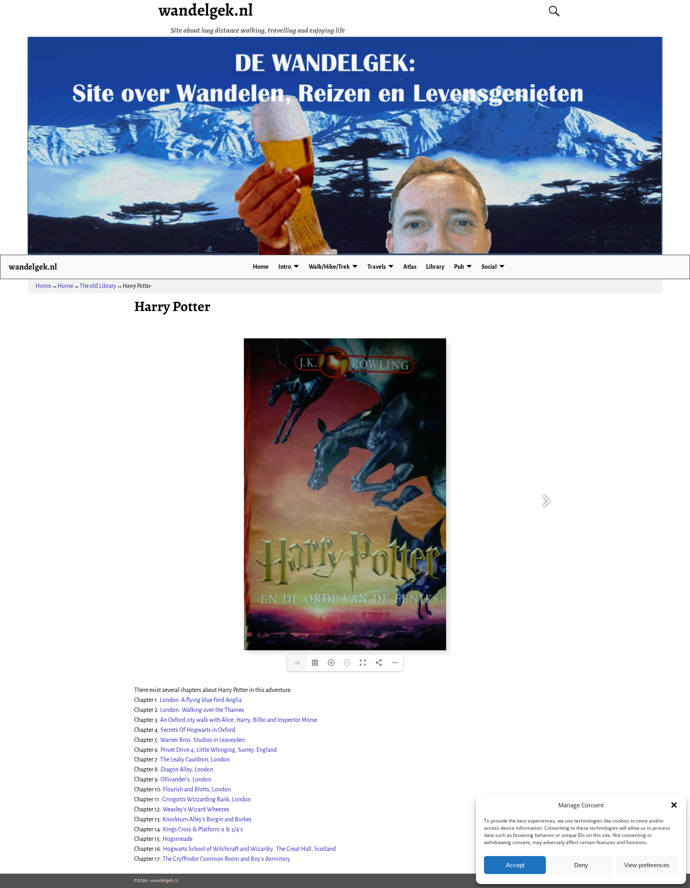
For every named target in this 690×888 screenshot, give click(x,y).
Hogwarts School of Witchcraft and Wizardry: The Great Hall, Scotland (249, 849)
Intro (284, 267)
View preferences (647, 865)
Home (261, 267)
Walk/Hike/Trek (329, 267)
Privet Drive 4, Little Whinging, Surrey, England (219, 750)
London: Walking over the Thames (202, 710)
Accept (515, 865)
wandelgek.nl (33, 266)
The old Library (97, 286)
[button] (674, 805)
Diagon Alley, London (187, 769)
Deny (581, 865)
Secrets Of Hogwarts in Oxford (198, 730)
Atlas (409, 267)
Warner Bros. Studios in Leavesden (202, 740)
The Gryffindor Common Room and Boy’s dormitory (226, 859)
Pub (459, 267)
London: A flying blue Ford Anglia (201, 700)
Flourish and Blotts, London (197, 789)
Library (435, 267)
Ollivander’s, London (186, 779)
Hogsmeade (177, 839)
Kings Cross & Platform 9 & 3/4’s (203, 829)
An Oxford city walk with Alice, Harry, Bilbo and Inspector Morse (238, 720)
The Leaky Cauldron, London (195, 759)
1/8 (297, 662)
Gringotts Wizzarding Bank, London (206, 799)
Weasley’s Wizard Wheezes (196, 809)
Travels (376, 267)
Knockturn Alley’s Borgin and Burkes (207, 819)
